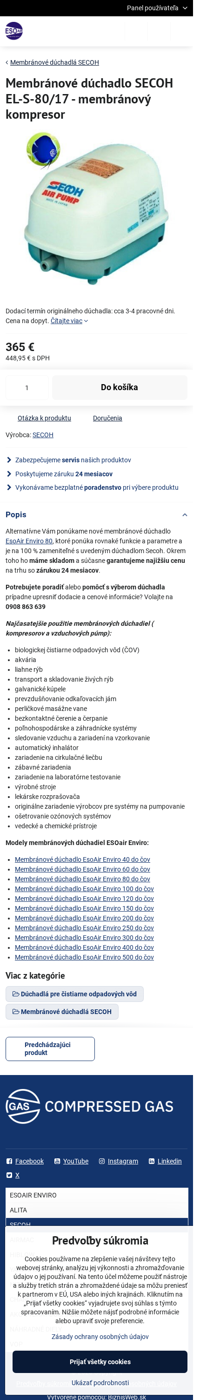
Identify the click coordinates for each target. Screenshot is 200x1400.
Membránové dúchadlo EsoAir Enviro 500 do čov (84, 957)
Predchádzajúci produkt (48, 1049)
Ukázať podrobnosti (100, 1382)
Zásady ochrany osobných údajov (100, 1336)
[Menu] (182, 31)
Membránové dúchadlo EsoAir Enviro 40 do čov (82, 859)
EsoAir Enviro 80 (29, 541)
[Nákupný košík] (159, 31)
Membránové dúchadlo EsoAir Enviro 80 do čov (82, 879)
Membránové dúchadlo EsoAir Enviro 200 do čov (84, 918)
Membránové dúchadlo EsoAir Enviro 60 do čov (82, 869)
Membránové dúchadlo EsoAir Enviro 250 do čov (84, 928)
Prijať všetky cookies (100, 1362)
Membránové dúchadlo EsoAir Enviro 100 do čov (84, 889)
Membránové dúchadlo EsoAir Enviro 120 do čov (84, 898)
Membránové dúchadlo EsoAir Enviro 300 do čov (84, 937)
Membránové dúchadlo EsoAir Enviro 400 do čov (84, 947)
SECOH (43, 435)
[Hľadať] (136, 31)
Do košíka (119, 387)
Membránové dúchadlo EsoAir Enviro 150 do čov (84, 908)
